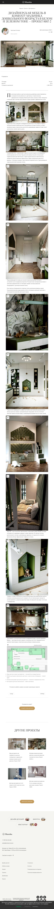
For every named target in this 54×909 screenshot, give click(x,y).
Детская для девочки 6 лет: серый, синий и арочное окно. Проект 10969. (17, 785)
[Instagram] (44, 900)
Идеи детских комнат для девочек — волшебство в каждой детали (23, 674)
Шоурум (36, 819)
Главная (21, 8)
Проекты (26, 8)
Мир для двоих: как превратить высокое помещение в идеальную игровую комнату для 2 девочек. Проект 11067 (15, 757)
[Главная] (27, 2)
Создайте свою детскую (27, 708)
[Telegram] (41, 897)
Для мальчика (32, 8)
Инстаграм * (23, 825)
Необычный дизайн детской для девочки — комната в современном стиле (26, 679)
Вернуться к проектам (27, 801)
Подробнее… (35, 906)
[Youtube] (37, 900)
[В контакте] (37, 897)
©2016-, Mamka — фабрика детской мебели (7, 900)
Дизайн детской (17, 819)
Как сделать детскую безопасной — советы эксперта (20, 681)
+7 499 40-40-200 (6, 840)
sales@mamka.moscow (7, 843)
